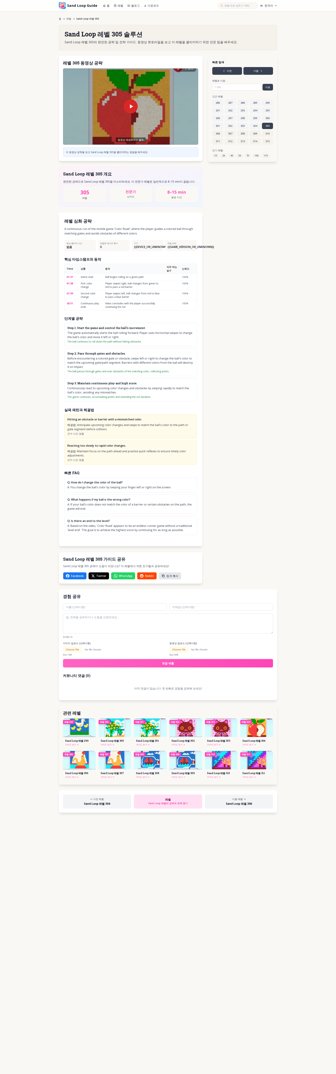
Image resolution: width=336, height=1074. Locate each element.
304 (255, 125)
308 (243, 133)
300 (267, 118)
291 (218, 110)
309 (255, 133)
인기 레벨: (217, 150)
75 (248, 155)
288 (243, 102)
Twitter (101, 576)
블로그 (135, 6)
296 (218, 118)
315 (267, 141)
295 (267, 110)
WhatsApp (125, 576)
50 (240, 155)
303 (243, 125)
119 (266, 155)
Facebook (77, 576)
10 (215, 155)
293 (243, 110)
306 (218, 133)
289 (255, 102)
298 (243, 118)
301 (218, 125)
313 (243, 141)
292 (230, 110)
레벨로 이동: (219, 80)
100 (256, 155)
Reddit (149, 576)
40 (231, 155)
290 (267, 102)
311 (218, 141)
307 (230, 133)
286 (218, 102)
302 (230, 125)
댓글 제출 (168, 663)
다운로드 (153, 6)
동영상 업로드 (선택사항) (183, 643)
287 (230, 102)
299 (255, 118)
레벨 (120, 6)
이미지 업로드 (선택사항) (77, 643)
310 (267, 133)
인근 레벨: (217, 96)
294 (255, 110)
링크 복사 (172, 576)
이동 (267, 87)
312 (230, 141)
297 (230, 118)
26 (223, 155)
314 (255, 141)
